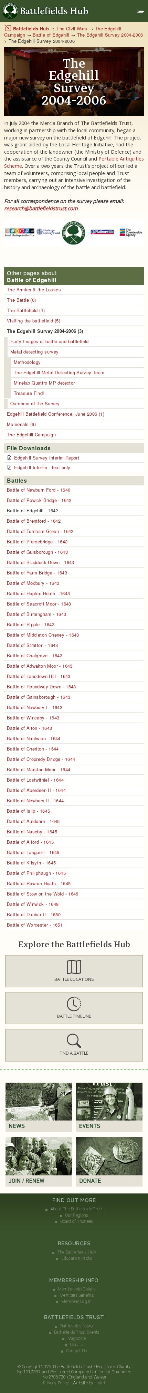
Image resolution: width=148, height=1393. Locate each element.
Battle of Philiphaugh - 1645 (36, 873)
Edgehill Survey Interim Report (46, 457)
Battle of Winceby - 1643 (33, 717)
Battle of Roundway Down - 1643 (41, 686)
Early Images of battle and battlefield (49, 341)
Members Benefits (77, 1295)
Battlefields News (76, 1326)
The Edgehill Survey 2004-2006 (110, 34)
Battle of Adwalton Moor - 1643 (40, 665)
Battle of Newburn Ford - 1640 (38, 489)
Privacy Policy (56, 1383)
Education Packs (76, 1258)
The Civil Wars (71, 28)
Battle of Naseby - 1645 (32, 831)
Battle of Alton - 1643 (29, 728)
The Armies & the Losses (34, 289)
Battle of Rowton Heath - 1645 (39, 883)
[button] (74, 971)
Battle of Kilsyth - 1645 (31, 862)
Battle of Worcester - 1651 (35, 924)
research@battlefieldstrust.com (41, 208)
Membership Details (76, 1289)
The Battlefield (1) (26, 310)
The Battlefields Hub (76, 1252)
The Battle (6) (21, 300)
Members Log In (76, 1301)
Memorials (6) (21, 424)
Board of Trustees (76, 1221)
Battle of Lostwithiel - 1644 (35, 779)
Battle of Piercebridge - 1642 (37, 541)
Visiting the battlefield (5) (33, 320)
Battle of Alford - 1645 (30, 842)
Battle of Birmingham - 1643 (36, 614)
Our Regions (76, 1215)
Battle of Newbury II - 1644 (35, 800)
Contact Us (76, 1350)
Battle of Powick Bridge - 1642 (39, 500)
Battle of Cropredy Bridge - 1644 (41, 759)
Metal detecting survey (34, 351)
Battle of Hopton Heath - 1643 (38, 593)
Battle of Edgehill (51, 34)
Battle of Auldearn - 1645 (33, 821)
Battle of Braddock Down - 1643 (40, 562)
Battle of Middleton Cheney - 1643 (43, 634)
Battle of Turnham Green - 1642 (40, 531)
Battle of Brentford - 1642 (34, 520)
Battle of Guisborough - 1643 (37, 552)
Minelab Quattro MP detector (44, 382)
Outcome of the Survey (35, 403)
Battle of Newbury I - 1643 (34, 707)
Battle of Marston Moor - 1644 (38, 769)
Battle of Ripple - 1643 (30, 624)
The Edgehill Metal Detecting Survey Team (59, 372)
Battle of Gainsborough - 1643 (38, 697)
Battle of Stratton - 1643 (32, 645)
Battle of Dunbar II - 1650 (34, 914)
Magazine (76, 1338)
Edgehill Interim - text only (42, 467)
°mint (100, 1383)
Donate (76, 1344)
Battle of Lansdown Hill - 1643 (39, 676)
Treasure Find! (29, 393)
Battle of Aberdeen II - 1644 (36, 790)
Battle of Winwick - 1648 (33, 904)
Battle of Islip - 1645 (28, 810)
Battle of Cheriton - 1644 (33, 748)
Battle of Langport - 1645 (33, 852)
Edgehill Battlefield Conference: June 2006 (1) (55, 413)
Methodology (27, 362)
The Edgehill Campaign (31, 434)
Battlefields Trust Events (76, 1332)
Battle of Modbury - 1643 (33, 583)
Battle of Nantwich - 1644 (34, 738)
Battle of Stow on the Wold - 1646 (42, 893)
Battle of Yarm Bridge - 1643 (37, 572)
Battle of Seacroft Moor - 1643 (39, 603)
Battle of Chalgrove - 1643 (34, 655)
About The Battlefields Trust (77, 1209)
